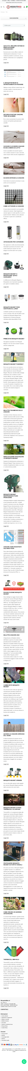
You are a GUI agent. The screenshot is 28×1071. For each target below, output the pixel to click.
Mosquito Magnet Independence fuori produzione (11, 496)
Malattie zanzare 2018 (11, 635)
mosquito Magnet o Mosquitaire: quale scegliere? (10, 275)
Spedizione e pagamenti (7, 1017)
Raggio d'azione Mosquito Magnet (13, 593)
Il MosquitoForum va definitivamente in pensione (13, 83)
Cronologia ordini (5, 1037)
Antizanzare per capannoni (13, 242)
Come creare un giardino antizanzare (13, 912)
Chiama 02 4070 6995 (21, 0)
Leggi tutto (6, 62)
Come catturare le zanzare (14, 206)
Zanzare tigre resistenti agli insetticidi (13, 547)
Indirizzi (3, 1038)
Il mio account (4, 1033)
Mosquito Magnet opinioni (13, 780)
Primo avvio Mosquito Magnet (14, 338)
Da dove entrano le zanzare (14, 178)
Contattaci (13, 0)
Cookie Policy (4, 1027)
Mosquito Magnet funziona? (14, 364)
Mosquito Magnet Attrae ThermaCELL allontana (12, 808)
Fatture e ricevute (5, 1019)
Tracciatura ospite (5, 1040)
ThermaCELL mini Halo (11, 959)
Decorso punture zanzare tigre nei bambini (13, 115)
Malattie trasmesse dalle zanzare (13, 411)
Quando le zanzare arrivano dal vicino (14, 734)
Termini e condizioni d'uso (7, 1024)
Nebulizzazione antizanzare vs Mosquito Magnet (14, 457)
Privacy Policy (5, 1026)
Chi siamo (4, 0)
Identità (3, 1035)
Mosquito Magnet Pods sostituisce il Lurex (12, 308)
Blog (9, 0)
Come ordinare (5, 1016)
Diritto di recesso (5, 1021)
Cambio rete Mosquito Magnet (11, 686)
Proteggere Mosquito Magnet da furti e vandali (13, 864)
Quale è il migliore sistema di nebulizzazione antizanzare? (14, 47)
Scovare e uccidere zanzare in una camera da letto (14, 147)
